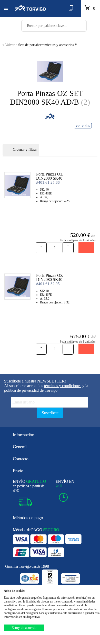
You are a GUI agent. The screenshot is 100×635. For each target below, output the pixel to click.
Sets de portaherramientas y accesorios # (39, 45)
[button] (6, 8)
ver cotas (83, 125)
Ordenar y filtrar (25, 149)
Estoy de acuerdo (24, 628)
